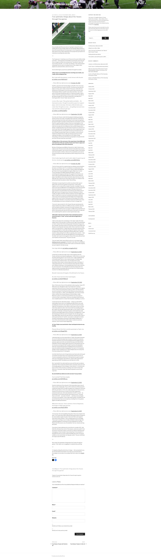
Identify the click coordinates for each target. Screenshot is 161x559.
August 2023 (91, 93)
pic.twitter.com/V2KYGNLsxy (59, 379)
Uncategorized (91, 218)
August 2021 (91, 140)
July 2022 (90, 117)
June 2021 (90, 145)
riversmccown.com (66, 4)
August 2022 (91, 114)
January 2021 (91, 157)
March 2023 (90, 100)
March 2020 (91, 180)
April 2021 (90, 150)
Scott (89, 74)
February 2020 (91, 183)
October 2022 (91, 112)
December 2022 (91, 107)
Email (54, 511)
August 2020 (91, 169)
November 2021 (91, 133)
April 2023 (90, 98)
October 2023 (91, 88)
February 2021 (91, 154)
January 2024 (91, 86)
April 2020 (90, 178)
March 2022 (90, 124)
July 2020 (90, 171)
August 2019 (91, 197)
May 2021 (90, 147)
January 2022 (91, 129)
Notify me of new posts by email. (59, 530)
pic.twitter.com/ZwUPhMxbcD (60, 278)
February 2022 (91, 126)
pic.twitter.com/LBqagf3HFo (59, 331)
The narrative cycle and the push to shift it (97, 56)
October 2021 (91, 136)
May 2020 (90, 176)
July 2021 (90, 143)
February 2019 (91, 209)
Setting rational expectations (94, 54)
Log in (89, 226)
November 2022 (91, 110)
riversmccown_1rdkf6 (69, 14)
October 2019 (91, 192)
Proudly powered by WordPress (58, 556)
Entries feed (91, 228)
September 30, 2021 (76, 114)
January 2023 (91, 105)
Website (54, 517)
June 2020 (90, 173)
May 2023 (90, 96)
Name (54, 504)
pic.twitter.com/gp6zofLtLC (70, 248)
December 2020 (91, 159)
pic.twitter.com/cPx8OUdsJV (59, 79)
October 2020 (91, 164)
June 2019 (90, 199)
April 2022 (90, 121)
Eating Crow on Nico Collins (94, 48)
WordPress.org (91, 233)
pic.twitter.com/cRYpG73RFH (60, 407)
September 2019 (92, 195)
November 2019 (91, 190)
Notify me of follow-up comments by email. (62, 526)
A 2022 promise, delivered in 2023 (95, 45)
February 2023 (91, 103)
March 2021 (90, 152)
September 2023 (92, 91)
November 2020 (91, 161)
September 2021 (91, 138)
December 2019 (91, 187)
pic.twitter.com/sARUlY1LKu (72, 160)
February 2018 (91, 211)
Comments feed (91, 231)
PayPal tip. (96, 24)
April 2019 (90, 204)
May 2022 (90, 119)
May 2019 (90, 202)
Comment (55, 487)
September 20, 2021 (76, 282)
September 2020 (92, 166)
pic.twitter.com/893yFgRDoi (59, 110)
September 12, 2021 (76, 252)
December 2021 (91, 131)
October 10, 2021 (75, 83)
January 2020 (91, 185)
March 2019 (90, 206)
